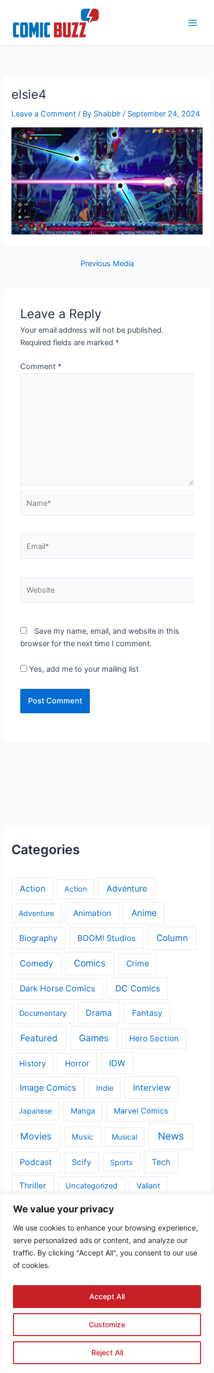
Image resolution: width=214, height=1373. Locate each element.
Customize (107, 1324)
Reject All (107, 1352)
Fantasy (147, 1013)
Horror (77, 1063)
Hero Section (154, 1038)
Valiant (148, 1186)
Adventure (126, 888)
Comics (89, 963)
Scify (81, 1162)
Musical (124, 1136)
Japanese (35, 1110)
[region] (107, 1283)
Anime (144, 913)
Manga (83, 1111)
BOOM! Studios (106, 938)
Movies (35, 1136)
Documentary (42, 1013)
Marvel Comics (141, 1111)
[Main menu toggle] (193, 23)
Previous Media (107, 264)
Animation (92, 913)
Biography (38, 938)
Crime (137, 964)
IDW (117, 1063)
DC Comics (137, 988)
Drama (99, 1013)
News (171, 1136)
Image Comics (48, 1087)
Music (82, 1137)
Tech (161, 1162)
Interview (151, 1087)
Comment (40, 366)
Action (32, 888)
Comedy (36, 963)
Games (94, 1037)
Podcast (36, 1162)
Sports (121, 1162)
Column (172, 938)
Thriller (32, 1186)
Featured (39, 1037)
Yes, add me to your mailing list (83, 669)
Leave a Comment (43, 114)
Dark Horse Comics (57, 988)
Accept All (107, 1296)
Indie (104, 1088)
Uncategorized (91, 1186)
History (32, 1063)
